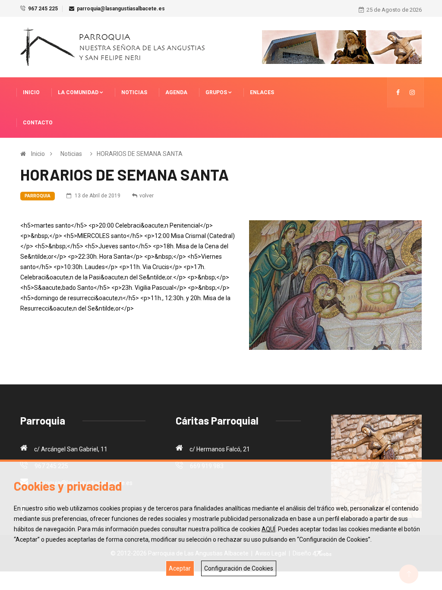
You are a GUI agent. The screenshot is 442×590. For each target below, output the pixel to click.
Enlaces (262, 92)
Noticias (134, 92)
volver (146, 196)
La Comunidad (79, 92)
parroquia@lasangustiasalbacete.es (121, 9)
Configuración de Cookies (238, 568)
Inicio (31, 92)
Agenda (176, 92)
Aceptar (180, 568)
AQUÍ (268, 529)
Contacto (38, 123)
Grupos (216, 92)
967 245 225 (43, 9)
